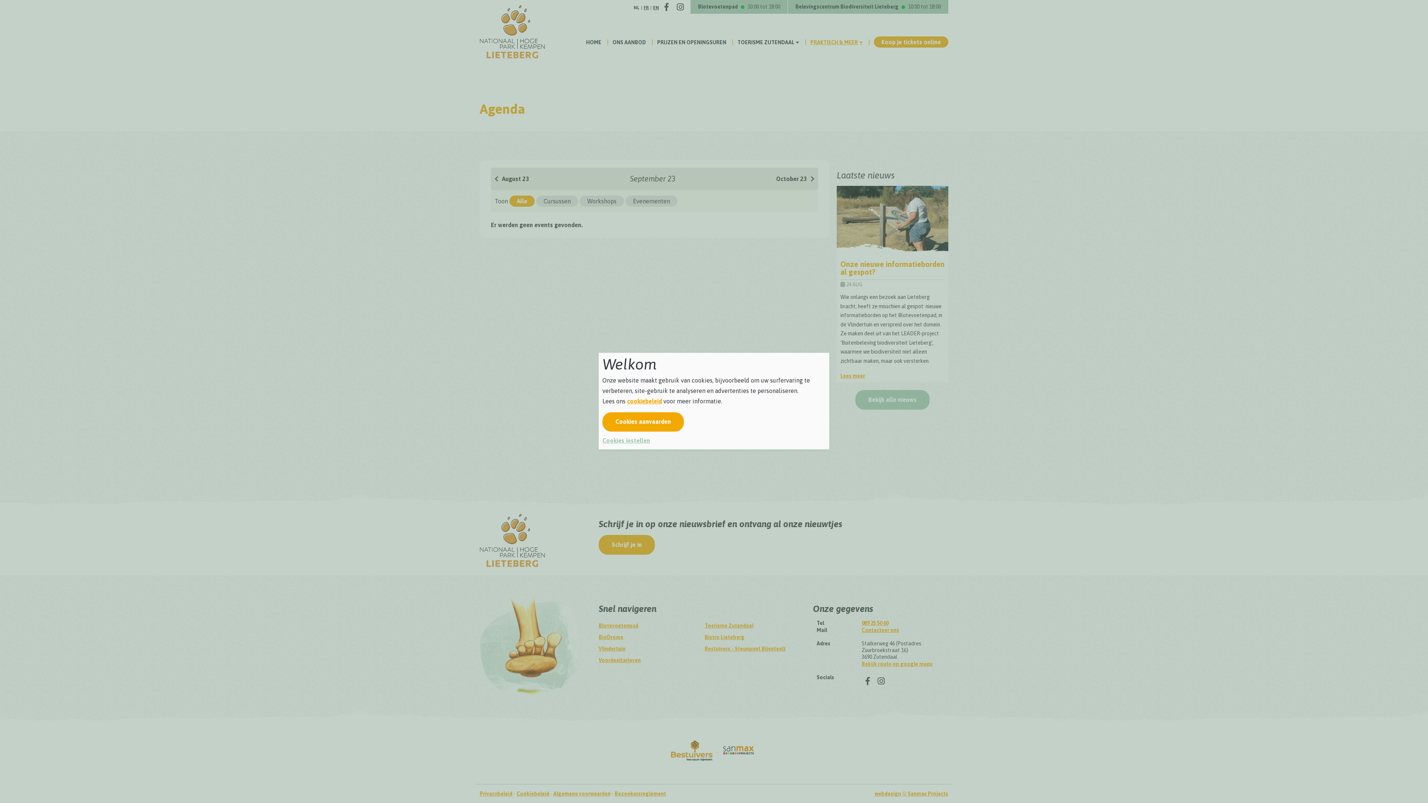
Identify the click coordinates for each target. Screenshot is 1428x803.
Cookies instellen (626, 440)
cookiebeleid (644, 401)
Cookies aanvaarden (643, 421)
